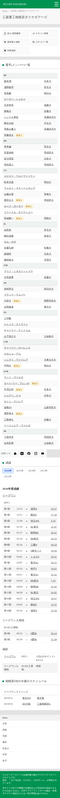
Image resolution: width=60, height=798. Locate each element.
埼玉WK (35, 520)
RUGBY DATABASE (15, 4)
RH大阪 (26, 704)
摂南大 (47, 218)
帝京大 (47, 87)
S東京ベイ (36, 550)
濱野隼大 (9, 413)
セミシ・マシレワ (13, 401)
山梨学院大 (50, 407)
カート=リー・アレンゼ (16, 383)
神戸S (34, 568)
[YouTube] (43, 453)
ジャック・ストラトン (16, 324)
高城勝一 (9, 218)
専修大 (47, 194)
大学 (4, 723)
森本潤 (7, 81)
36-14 (54, 633)
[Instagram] (36, 453)
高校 (4, 730)
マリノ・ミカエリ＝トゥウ (18, 271)
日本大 (47, 81)
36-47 (54, 532)
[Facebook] (29, 453)
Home (5, 11)
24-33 (54, 538)
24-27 (54, 508)
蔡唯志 (7, 111)
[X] (22, 453)
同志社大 (49, 288)
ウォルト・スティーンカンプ (19, 188)
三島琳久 (9, 419)
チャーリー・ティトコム (17, 330)
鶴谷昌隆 (9, 236)
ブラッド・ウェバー (15, 294)
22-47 (54, 526)
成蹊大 (47, 105)
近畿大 (47, 111)
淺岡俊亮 (9, 87)
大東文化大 (50, 359)
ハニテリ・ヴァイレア (16, 359)
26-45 (54, 592)
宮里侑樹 (9, 152)
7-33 (53, 580)
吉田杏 (7, 230)
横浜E (34, 514)
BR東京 (35, 538)
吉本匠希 (9, 443)
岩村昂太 (9, 288)
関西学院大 (50, 300)
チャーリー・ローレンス (17, 347)
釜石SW (26, 698)
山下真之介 (10, 336)
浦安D (34, 508)
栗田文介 (9, 200)
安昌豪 (7, 93)
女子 (4, 761)
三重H (34, 544)
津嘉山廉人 (10, 129)
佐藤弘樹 (9, 247)
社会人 (5, 748)
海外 (4, 742)
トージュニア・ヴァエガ (17, 425)
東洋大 (47, 306)
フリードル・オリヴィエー (18, 212)
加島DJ (8, 407)
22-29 (54, 610)
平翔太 (7, 365)
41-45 (54, 586)
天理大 (47, 259)
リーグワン (9, 495)
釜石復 (40, 698)
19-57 (54, 598)
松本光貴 (9, 182)
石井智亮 (9, 105)
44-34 (54, 544)
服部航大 (9, 259)
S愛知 (34, 633)
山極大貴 (9, 194)
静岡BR (35, 532)
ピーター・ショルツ (15, 99)
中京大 (47, 123)
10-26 (54, 550)
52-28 (54, 639)
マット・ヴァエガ (13, 377)
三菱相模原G (44, 704)
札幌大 (47, 247)
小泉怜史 (9, 437)
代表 (4, 736)
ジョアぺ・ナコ (12, 395)
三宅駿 (7, 318)
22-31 (54, 604)
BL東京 (34, 526)
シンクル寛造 (11, 117)
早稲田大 (49, 152)
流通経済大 (50, 117)
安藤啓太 (9, 135)
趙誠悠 (7, 253)
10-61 (54, 568)
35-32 (54, 574)
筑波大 (47, 236)
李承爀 (7, 146)
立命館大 (49, 336)
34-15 (54, 562)
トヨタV (35, 556)
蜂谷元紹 (9, 123)
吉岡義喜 (9, 306)
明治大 (47, 93)
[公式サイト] (15, 453)
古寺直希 (9, 277)
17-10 (54, 514)
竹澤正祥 (9, 389)
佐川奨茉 (9, 158)
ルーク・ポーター (13, 206)
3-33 (53, 520)
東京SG (34, 562)
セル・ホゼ (10, 241)
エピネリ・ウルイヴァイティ (19, 176)
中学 (4, 754)
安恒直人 (9, 164)
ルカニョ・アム (12, 353)
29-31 (54, 556)
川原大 (7, 300)
